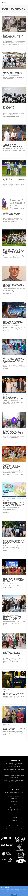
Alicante (7, 162)
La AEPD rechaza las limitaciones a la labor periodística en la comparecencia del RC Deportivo (14, 775)
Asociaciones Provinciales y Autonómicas (14, 797)
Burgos (7, 196)
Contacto (14, 804)
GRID (6, 341)
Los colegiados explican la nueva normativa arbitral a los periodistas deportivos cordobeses (14, 764)
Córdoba (7, 18)
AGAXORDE (8, 414)
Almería (7, 561)
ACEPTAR (14, 894)
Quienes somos (14, 807)
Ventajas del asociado (14, 810)
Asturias (7, 55)
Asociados (14, 801)
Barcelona (8, 268)
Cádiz (6, 673)
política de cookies (19, 892)
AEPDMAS (7, 89)
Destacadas (8, 378)
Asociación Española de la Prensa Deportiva (14, 793)
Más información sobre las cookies (14, 828)
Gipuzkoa (7, 127)
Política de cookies (14, 826)
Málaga (7, 448)
